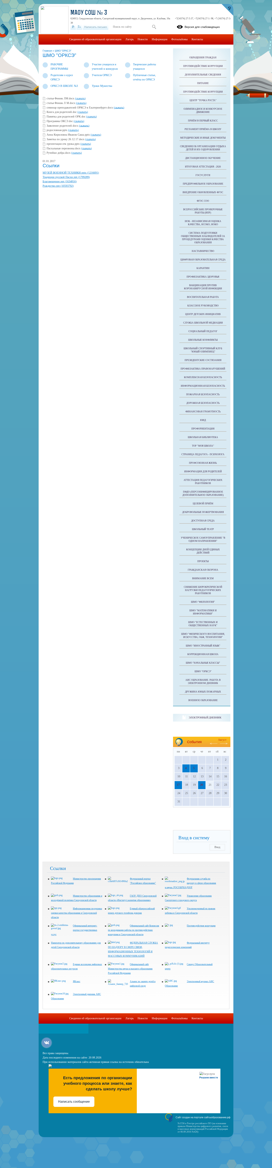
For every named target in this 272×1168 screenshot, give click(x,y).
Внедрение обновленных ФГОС (203, 192)
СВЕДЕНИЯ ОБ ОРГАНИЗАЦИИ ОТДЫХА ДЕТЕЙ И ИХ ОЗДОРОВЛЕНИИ (203, 148)
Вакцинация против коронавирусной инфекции (203, 287)
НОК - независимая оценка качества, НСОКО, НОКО (203, 223)
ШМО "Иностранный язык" (203, 645)
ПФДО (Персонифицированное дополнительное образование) (203, 493)
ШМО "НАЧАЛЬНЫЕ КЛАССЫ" (203, 662)
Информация (159, 39)
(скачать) (80, 98)
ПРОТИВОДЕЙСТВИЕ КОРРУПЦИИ (203, 91)
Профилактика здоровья (203, 276)
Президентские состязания (203, 360)
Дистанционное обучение (203, 158)
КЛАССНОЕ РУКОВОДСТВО (203, 305)
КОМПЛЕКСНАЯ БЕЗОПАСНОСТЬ (203, 377)
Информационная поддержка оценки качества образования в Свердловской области (76, 913)
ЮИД (203, 420)
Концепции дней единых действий (203, 551)
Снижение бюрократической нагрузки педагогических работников (203, 590)
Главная (48, 50)
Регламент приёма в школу (203, 129)
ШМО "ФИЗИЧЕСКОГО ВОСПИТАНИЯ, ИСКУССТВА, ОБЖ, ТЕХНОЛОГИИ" (203, 636)
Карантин (203, 268)
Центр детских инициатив (203, 314)
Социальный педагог (202, 331)
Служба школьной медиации (203, 322)
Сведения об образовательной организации (95, 39)
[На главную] (73, 27)
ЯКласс (76, 981)
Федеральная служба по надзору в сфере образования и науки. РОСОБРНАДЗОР (190, 883)
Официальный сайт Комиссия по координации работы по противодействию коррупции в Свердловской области (133, 930)
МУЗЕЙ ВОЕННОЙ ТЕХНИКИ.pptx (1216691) (71, 172)
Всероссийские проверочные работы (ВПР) (203, 211)
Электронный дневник (205, 717)
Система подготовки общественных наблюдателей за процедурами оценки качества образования (203, 238)
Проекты (203, 561)
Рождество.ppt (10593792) (58, 185)
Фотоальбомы (179, 39)
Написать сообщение (74, 1101)
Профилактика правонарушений (203, 368)
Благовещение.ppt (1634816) (60, 181)
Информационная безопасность (203, 385)
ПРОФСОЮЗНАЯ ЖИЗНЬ (203, 463)
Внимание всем (203, 578)
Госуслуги (203, 175)
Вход (217, 847)
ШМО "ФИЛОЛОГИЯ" (203, 602)
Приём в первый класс (203, 120)
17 (178, 784)
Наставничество (203, 251)
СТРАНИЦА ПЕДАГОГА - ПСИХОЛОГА (202, 454)
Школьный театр (203, 529)
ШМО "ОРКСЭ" (63, 50)
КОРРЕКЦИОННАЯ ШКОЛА (202, 654)
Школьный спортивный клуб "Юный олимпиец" (203, 350)
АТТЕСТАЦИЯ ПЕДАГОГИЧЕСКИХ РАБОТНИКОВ (203, 482)
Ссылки (51, 165)
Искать (154, 27)
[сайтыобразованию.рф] (227, 10)
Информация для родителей (203, 471)
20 (201, 784)
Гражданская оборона (203, 569)
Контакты (197, 39)
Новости (143, 39)
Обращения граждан (202, 57)
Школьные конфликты (203, 339)
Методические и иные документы (203, 137)
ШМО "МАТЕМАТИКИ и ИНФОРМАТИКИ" (203, 612)
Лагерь (129, 39)
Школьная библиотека (203, 437)
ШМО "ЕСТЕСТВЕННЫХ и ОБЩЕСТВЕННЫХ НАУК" (203, 624)
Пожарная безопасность (203, 394)
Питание (203, 83)
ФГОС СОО (203, 201)
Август (222, 739)
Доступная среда (203, 520)
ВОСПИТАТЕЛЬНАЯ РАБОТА (203, 297)
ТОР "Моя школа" (203, 445)
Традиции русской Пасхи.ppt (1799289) (66, 177)
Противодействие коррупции (203, 66)
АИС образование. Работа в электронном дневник (203, 682)
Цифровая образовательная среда (203, 259)
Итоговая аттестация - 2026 (203, 166)
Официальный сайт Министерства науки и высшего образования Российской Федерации (130, 968)
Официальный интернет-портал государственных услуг (74, 930)
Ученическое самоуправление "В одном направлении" (203, 539)
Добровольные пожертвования (203, 512)
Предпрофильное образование (203, 183)
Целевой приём (203, 503)
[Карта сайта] (79, 27)
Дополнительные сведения (203, 74)
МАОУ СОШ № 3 (88, 13)
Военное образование (203, 700)
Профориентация (202, 428)
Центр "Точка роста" (203, 100)
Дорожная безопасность (203, 403)
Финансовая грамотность (203, 411)
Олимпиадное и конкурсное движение (203, 110)
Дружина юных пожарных (203, 691)
